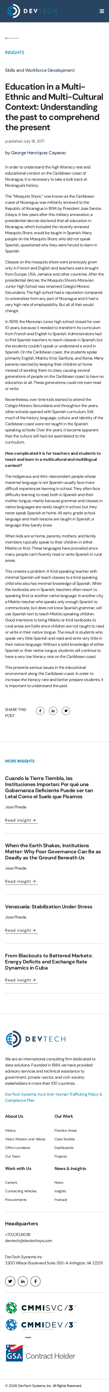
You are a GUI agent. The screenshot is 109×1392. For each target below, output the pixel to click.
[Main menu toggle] (101, 11)
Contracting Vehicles (21, 1191)
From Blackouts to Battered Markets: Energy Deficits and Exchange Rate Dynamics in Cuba (49, 961)
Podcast (61, 1199)
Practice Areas (66, 1130)
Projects (61, 1156)
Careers (11, 1182)
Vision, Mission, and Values (25, 1139)
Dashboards (64, 1147)
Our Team (12, 1156)
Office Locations (17, 1147)
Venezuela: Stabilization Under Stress (49, 906)
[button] (40, 711)
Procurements (16, 1199)
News (59, 1182)
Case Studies (65, 1139)
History (10, 1130)
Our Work (64, 1116)
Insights (60, 1191)
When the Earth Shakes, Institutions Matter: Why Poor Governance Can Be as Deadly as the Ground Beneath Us (53, 851)
